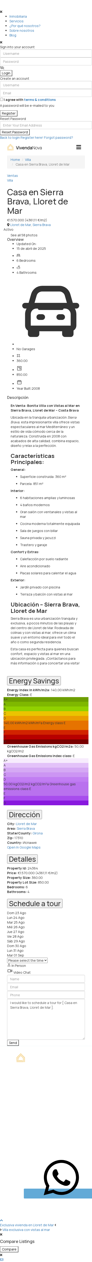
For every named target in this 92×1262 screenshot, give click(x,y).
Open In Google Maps (24, 847)
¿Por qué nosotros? (25, 26)
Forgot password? (58, 137)
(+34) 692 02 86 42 (33, 1132)
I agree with (30, 99)
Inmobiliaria (18, 16)
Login (6, 73)
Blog (12, 35)
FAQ (20, 1110)
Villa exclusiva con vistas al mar (26, 1229)
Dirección (24, 814)
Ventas (12, 175)
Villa (10, 180)
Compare (9, 1249)
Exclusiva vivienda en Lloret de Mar (27, 1225)
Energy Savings (34, 680)
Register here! (32, 137)
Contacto (25, 1101)
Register (9, 113)
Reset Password (15, 132)
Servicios (16, 21)
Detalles (22, 859)
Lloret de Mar (20, 224)
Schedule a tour (35, 903)
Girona (38, 833)
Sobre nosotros (21, 30)
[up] (1, 1220)
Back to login (10, 137)
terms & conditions (40, 99)
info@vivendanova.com (37, 1140)
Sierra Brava (42, 224)
